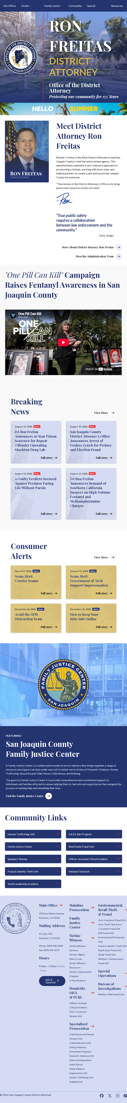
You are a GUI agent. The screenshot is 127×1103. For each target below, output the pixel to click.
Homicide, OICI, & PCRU (77, 992)
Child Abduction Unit (80, 1043)
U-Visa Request (77, 980)
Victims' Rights (77, 954)
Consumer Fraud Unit (109, 928)
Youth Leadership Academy (23, 883)
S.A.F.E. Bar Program (80, 834)
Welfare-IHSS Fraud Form (111, 994)
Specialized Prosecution (79, 1026)
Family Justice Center (20, 846)
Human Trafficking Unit (21, 834)
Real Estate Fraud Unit (81, 846)
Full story (47, 457)
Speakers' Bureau (17, 859)
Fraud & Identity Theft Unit (23, 871)
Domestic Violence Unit (81, 1055)
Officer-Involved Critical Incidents (88, 859)
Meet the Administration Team (95, 256)
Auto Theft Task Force (110, 924)
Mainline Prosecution (79, 907)
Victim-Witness (76, 937)
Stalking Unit (76, 1081)
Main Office (48, 905)
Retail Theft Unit (107, 954)
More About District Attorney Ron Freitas (88, 247)
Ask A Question (50, 981)
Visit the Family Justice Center (25, 796)
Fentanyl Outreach (79, 871)
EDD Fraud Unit (106, 933)
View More (101, 413)
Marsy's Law (75, 958)
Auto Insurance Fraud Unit (112, 920)
